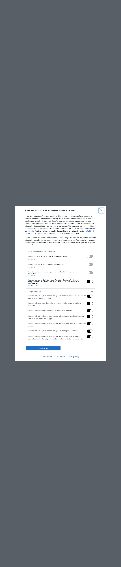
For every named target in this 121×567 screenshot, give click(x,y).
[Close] (101, 210)
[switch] (90, 256)
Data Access (60, 357)
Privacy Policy (74, 357)
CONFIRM (43, 348)
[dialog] (60, 283)
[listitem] (60, 251)
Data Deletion (47, 357)
